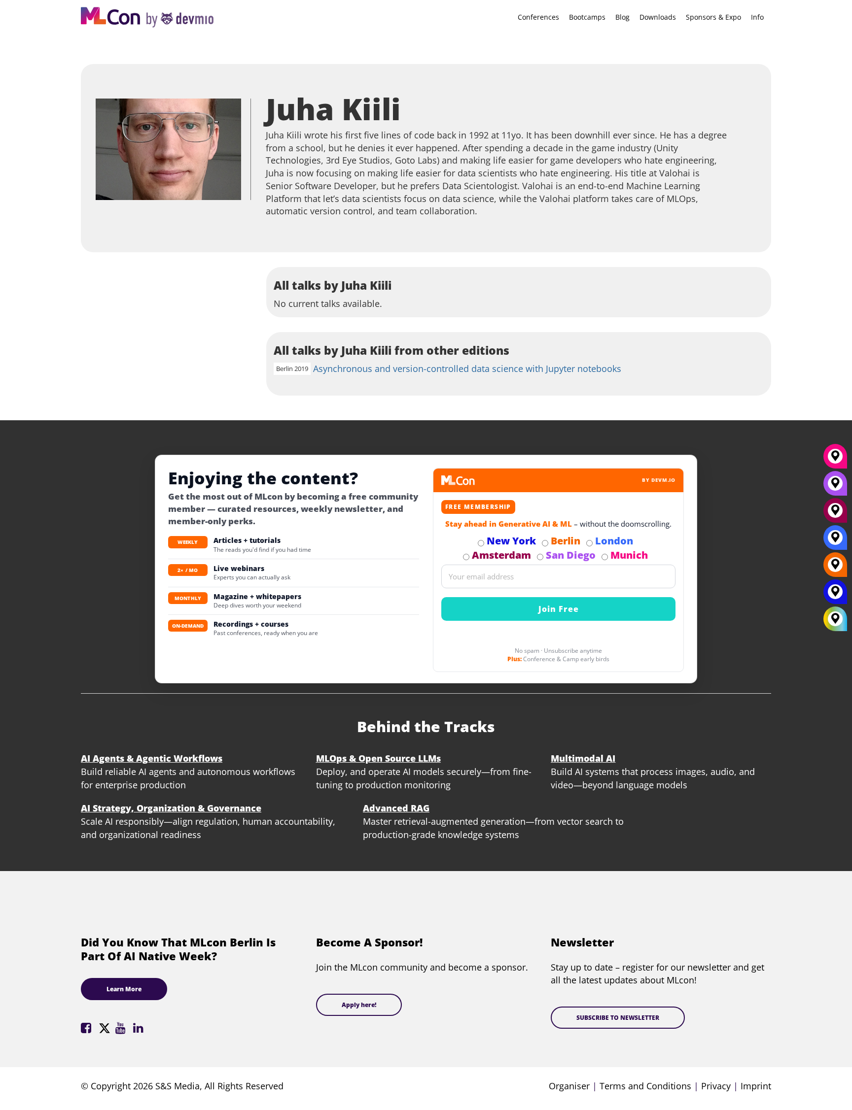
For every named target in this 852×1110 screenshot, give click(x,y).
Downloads (657, 17)
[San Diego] (835, 487)
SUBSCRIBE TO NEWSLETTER (617, 1017)
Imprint (756, 1086)
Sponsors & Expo (713, 17)
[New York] (835, 595)
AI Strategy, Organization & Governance (171, 808)
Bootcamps (587, 17)
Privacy (716, 1086)
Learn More (124, 989)
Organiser (569, 1086)
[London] (835, 541)
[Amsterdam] (835, 514)
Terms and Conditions (645, 1086)
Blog (622, 17)
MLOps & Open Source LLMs (378, 758)
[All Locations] (835, 619)
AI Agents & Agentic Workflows (151, 758)
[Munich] (835, 460)
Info (757, 17)
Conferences (538, 17)
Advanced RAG (396, 808)
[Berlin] (835, 568)
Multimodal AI (583, 758)
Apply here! (359, 1005)
